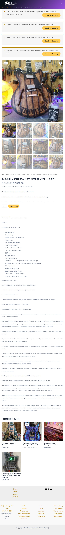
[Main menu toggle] (61, 3)
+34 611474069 (6, 511)
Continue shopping (51, 15)
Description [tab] (6, 218)
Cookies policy (58, 516)
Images (15, 494)
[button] (60, 63)
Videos (41, 506)
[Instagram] (48, 489)
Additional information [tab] (19, 218)
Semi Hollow (10, 175)
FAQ (24, 506)
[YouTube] (51, 489)
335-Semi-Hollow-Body (22, 175)
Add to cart (14, 206)
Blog (41, 508)
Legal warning (58, 508)
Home (3, 175)
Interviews (41, 511)
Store (15, 491)
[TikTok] (53, 489)
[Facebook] (46, 489)
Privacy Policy (58, 506)
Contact (15, 497)
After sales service (24, 513)
